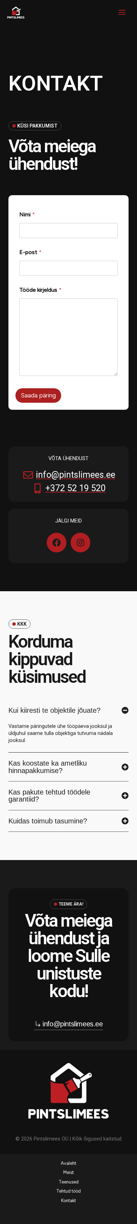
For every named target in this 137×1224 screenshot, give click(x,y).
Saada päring (38, 395)
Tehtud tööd (68, 1191)
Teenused (69, 1182)
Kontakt (68, 1200)
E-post (30, 252)
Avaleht (68, 1163)
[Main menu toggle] (122, 12)
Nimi (27, 214)
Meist (68, 1172)
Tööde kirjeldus (40, 289)
